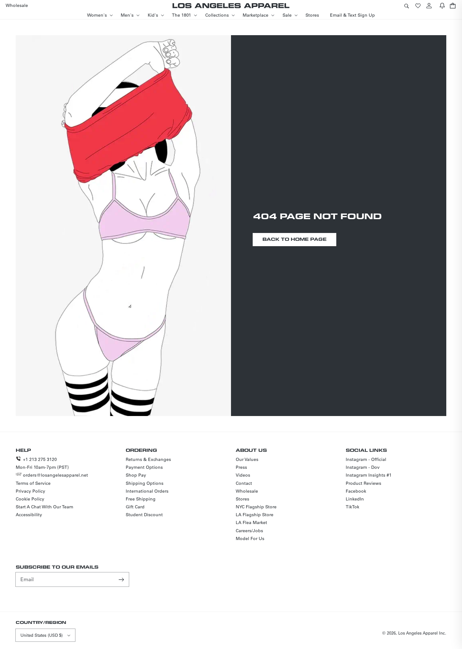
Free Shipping (141, 499)
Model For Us (250, 538)
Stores (242, 499)
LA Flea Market (251, 522)
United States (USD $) (41, 635)
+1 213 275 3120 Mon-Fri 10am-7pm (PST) (42, 463)
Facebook (356, 491)
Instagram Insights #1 (369, 475)
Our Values (247, 459)
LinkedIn (355, 499)
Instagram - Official (366, 459)
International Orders (147, 491)
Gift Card (135, 507)
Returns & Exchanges (148, 459)
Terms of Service (33, 483)
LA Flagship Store (254, 514)
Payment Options (144, 467)
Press (241, 467)
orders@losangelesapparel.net (55, 475)
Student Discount (144, 514)
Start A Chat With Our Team (44, 507)
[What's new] (442, 5)
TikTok (352, 507)
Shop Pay (136, 475)
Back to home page (294, 239)
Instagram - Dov (363, 467)
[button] (406, 5)
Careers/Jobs (249, 530)
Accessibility (29, 514)
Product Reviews (363, 483)
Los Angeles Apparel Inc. (422, 632)
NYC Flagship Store (256, 507)
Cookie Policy (30, 499)
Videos (243, 475)
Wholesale (247, 491)
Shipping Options (144, 483)
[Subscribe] (122, 579)
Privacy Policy (30, 491)
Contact (244, 483)
